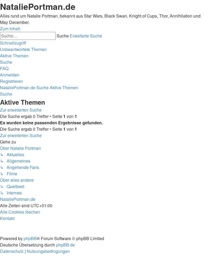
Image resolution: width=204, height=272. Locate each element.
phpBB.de (65, 245)
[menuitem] (23, 49)
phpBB (30, 238)
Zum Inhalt (10, 29)
